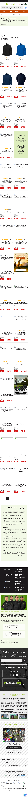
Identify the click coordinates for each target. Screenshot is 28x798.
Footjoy (5, 23)
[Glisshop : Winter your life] (10, 4)
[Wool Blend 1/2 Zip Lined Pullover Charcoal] (7, 200)
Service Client (8, 762)
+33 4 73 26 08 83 (15, 634)
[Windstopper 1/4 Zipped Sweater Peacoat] (21, 109)
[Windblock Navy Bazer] (7, 474)
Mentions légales (6, 788)
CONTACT (14, 627)
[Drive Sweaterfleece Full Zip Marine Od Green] (21, 291)
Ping (10, 23)
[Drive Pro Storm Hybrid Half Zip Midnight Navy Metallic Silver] (7, 261)
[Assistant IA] (25, 8)
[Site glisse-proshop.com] (20, 775)
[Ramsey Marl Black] (21, 413)
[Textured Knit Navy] (21, 443)
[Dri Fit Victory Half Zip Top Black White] (21, 170)
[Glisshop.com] (7, 775)
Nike (8, 23)
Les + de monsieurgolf (11, 765)
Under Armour (19, 23)
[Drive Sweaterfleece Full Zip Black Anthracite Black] (7, 291)
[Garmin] (21, 385)
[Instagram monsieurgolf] (13, 674)
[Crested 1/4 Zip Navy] (7, 79)
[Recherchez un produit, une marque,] (22, 7)
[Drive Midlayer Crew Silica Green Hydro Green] (21, 322)
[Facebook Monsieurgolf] (10, 674)
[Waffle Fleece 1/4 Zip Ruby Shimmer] (7, 322)
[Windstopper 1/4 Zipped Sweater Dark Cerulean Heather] (21, 352)
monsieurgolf (8, 759)
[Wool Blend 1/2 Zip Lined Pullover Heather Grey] (21, 231)
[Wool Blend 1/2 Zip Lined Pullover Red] (7, 140)
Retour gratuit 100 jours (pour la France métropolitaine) (14, 1)
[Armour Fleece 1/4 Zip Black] (7, 384)
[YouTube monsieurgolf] (17, 674)
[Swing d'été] (21, 262)
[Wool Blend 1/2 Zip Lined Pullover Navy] (21, 79)
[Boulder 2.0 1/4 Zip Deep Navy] (21, 474)
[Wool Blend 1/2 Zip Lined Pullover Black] (7, 231)
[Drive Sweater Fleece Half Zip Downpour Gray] (21, 200)
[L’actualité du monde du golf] (14, 683)
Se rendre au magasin (14, 748)
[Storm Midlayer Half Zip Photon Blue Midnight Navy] (7, 443)
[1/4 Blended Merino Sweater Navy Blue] (7, 170)
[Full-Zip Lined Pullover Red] (7, 352)
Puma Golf (14, 23)
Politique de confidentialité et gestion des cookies (17, 789)
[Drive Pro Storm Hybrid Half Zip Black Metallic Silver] (7, 413)
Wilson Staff (24, 23)
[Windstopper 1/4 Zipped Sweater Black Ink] (7, 109)
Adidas (2, 23)
